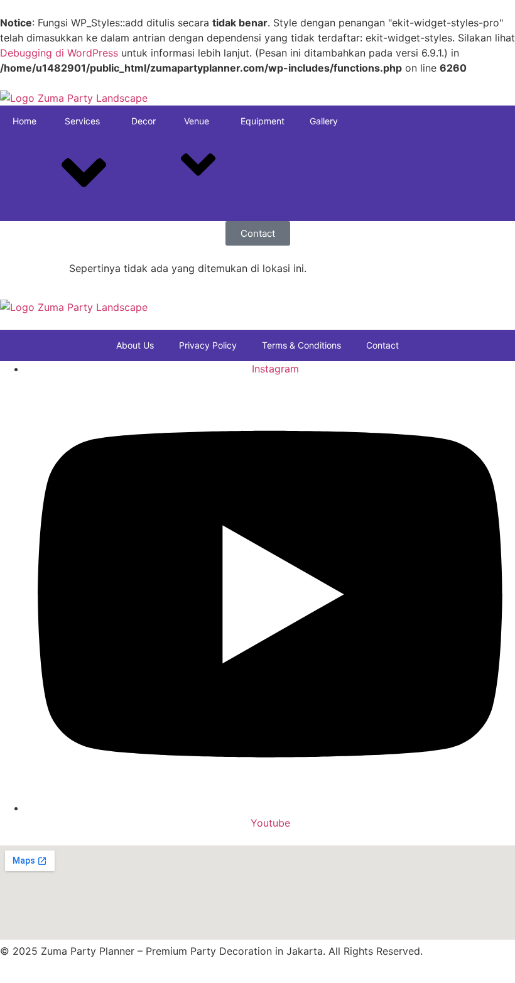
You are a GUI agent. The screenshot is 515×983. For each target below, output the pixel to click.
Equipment (263, 121)
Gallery (324, 121)
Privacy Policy (208, 345)
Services (82, 121)
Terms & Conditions (301, 345)
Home (24, 121)
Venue (196, 121)
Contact (382, 345)
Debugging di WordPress (59, 52)
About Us (135, 345)
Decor (143, 121)
